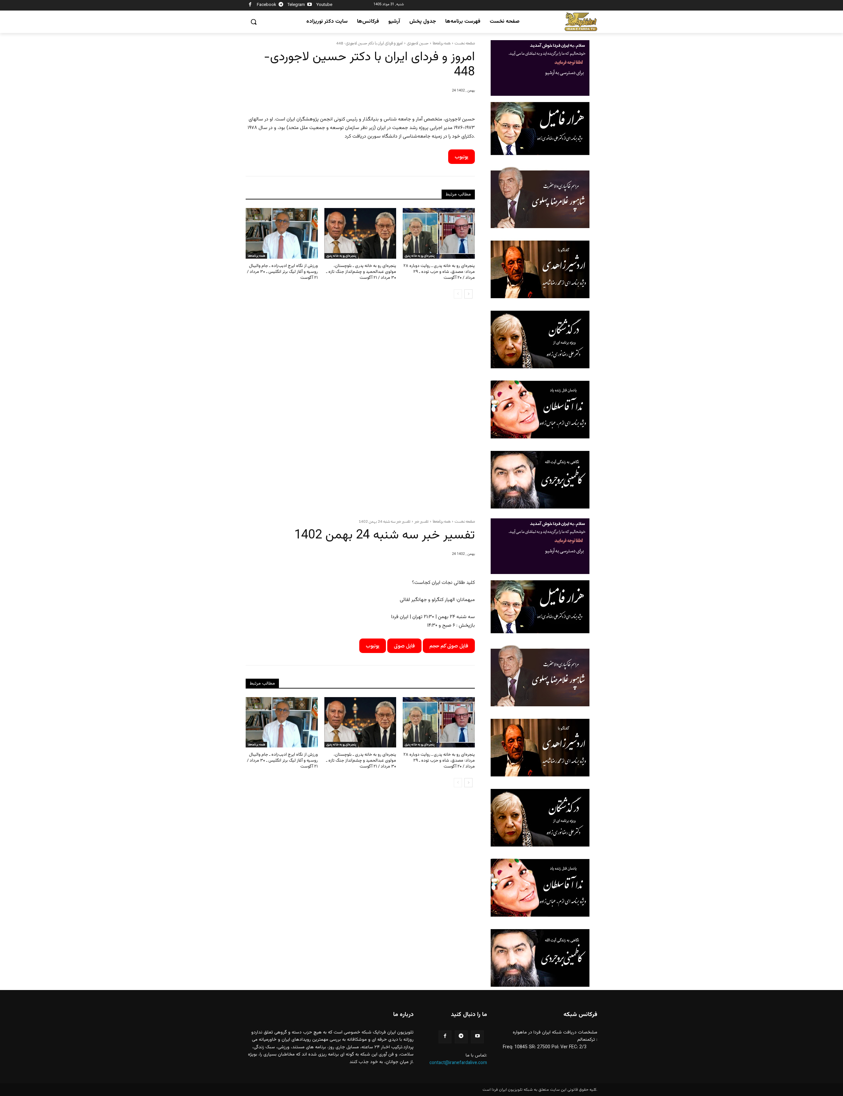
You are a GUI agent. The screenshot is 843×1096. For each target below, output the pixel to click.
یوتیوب (461, 156)
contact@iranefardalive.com (458, 1063)
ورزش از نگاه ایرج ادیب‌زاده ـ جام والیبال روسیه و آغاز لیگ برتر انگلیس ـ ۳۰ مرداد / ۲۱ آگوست (282, 272)
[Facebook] (250, 5)
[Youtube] (309, 5)
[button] (253, 22)
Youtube (324, 5)
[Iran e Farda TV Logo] (580, 22)
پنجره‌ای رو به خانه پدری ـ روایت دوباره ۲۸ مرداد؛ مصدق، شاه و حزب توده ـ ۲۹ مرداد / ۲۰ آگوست (439, 272)
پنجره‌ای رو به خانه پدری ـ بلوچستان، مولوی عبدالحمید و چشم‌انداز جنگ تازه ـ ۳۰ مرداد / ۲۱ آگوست (361, 272)
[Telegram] (281, 5)
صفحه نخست (465, 43)
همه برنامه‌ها (441, 43)
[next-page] (468, 294)
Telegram (296, 5)
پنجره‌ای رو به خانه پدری (341, 255)
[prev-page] (458, 294)
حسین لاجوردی (417, 43)
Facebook (266, 5)
